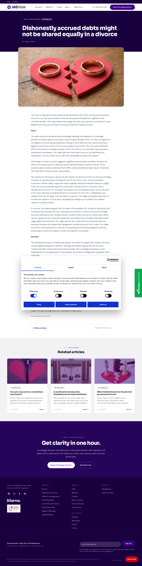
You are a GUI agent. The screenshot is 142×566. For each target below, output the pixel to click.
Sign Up (129, 543)
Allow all (103, 304)
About (67, 7)
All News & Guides (40, 328)
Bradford (75, 517)
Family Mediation (48, 500)
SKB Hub (49, 7)
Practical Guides (78, 504)
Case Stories (76, 507)
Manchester (76, 521)
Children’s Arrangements (51, 496)
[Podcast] (19, 493)
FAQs (8, 2)
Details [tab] (71, 267)
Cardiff (74, 524)
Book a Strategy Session (122, 7)
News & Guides (77, 500)
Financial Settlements (50, 493)
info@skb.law (106, 489)
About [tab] (104, 267)
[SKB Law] (16, 7)
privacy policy (105, 549)
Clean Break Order (48, 507)
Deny (39, 304)
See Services (85, 465)
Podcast (75, 496)
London (74, 528)
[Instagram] (14, 493)
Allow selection (71, 304)
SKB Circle (78, 7)
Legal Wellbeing (47, 515)
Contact (15, 2)
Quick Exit (131, 559)
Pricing (59, 7)
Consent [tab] (37, 267)
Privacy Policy (117, 560)
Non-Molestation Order (50, 504)
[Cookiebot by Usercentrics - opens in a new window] (108, 260)
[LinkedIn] (9, 493)
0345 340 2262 (107, 493)
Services (38, 7)
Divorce (44, 489)
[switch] (58, 295)
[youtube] (25, 493)
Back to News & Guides (32, 19)
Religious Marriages (49, 511)
